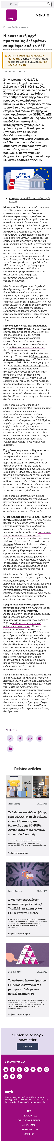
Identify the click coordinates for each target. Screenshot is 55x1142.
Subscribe (27, 1046)
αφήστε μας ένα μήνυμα (24, 61)
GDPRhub (29, 1134)
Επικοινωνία (10, 1102)
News (23, 27)
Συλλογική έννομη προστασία (31, 1102)
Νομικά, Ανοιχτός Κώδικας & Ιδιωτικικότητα (24, 1097)
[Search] (48, 3)
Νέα (29, 1111)
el (11, 4)
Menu (40, 15)
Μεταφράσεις (11, 1099)
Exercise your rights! (29, 1120)
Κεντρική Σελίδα (10, 27)
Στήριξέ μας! (29, 1125)
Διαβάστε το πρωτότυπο (34, 58)
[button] (10, 738)
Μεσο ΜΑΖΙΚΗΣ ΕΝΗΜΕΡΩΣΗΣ (33, 1099)
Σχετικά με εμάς (29, 1129)
